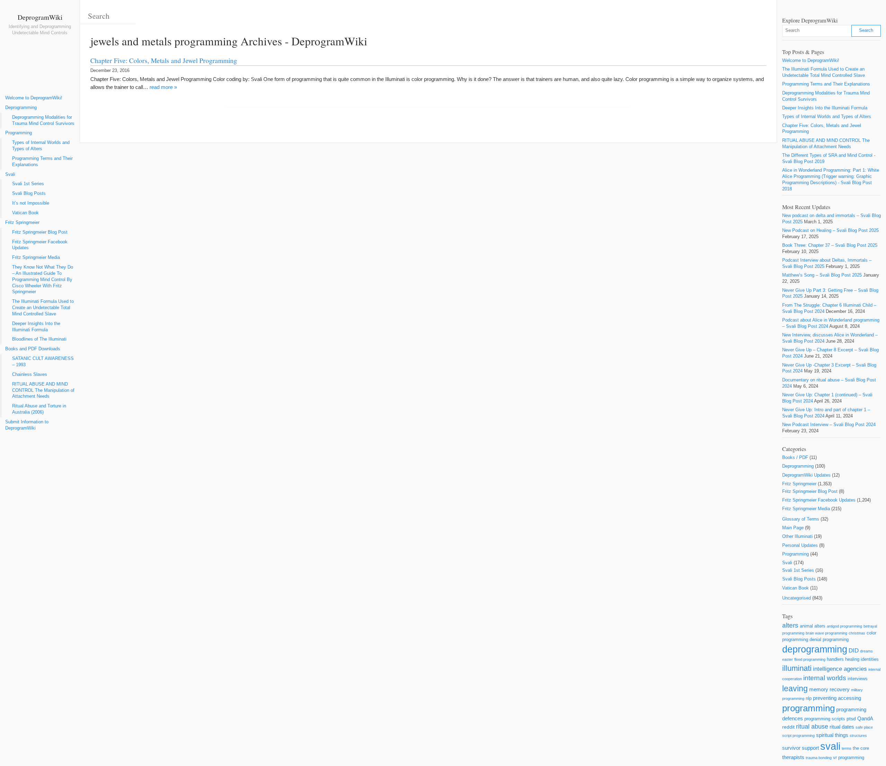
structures (858, 735)
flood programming (809, 659)
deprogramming (814, 649)
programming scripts (824, 718)
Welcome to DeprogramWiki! (33, 98)
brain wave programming (826, 633)
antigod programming (844, 626)
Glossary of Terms (800, 519)
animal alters (812, 626)
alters (790, 625)
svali (830, 746)
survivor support (800, 748)
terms (846, 748)
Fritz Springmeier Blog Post (39, 232)
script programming (798, 735)
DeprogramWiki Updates (806, 475)
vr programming (848, 757)
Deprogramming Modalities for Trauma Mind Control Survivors (43, 120)
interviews (858, 678)
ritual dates (842, 727)
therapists (793, 757)
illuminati (797, 668)
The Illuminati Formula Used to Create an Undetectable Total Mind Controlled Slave (43, 307)
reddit (788, 727)
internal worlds (824, 678)
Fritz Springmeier (22, 222)
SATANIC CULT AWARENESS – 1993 (43, 361)
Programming (18, 132)
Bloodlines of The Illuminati (39, 339)
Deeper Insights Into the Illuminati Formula (36, 326)
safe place (864, 727)
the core (861, 748)
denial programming (829, 639)
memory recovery (829, 689)
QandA (865, 718)
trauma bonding (819, 758)
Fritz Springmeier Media (36, 257)
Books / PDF (795, 457)
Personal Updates (800, 545)
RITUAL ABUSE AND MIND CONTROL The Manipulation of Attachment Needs (43, 390)
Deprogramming (21, 107)
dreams (866, 651)
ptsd (851, 718)
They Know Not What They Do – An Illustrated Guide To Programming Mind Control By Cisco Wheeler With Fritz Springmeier (42, 279)
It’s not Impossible (30, 203)
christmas (857, 633)
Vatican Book (25, 212)
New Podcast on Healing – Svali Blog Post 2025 (830, 230)
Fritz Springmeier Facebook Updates (39, 245)
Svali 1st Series (28, 183)
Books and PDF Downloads (32, 348)
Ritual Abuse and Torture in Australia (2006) (39, 409)
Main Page (793, 527)
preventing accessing (837, 698)
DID (854, 650)
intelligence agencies (840, 669)
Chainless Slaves (29, 374)
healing (852, 659)
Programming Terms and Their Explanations (42, 161)
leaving (795, 688)
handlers (835, 659)
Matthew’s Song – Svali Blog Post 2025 (822, 275)
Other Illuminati (797, 536)
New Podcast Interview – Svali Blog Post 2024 (829, 424)
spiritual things (832, 735)
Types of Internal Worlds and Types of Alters (41, 145)
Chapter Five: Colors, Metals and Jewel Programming (163, 60)
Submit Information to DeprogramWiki (26, 425)
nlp (809, 698)
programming (808, 708)
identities (870, 659)
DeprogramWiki (40, 16)
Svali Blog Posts (29, 193)
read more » (163, 87)
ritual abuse (812, 726)
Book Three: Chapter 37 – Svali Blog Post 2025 (829, 245)
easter (787, 659)
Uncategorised (796, 598)
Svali (10, 174)
